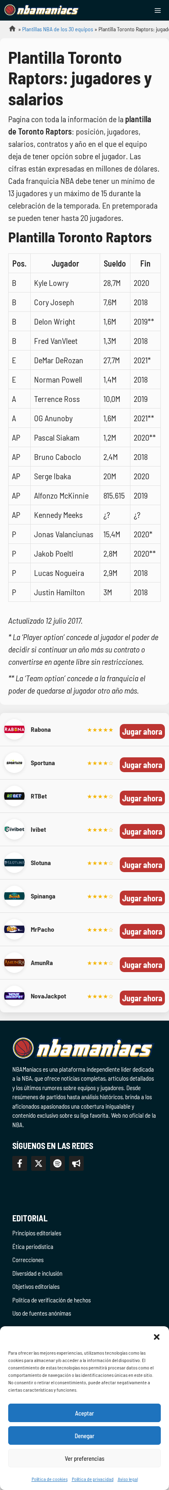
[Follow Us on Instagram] (57, 1163)
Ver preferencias (85, 1458)
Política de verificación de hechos (51, 1300)
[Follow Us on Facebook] (19, 1163)
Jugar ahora (142, 731)
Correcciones (27, 1259)
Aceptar (84, 1413)
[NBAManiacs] (42, 10)
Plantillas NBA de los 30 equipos (57, 29)
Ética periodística (32, 1246)
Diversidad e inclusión (37, 1273)
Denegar (84, 1435)
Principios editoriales (36, 1233)
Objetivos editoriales (35, 1286)
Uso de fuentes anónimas (41, 1313)
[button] (157, 1336)
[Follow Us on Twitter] (38, 1163)
